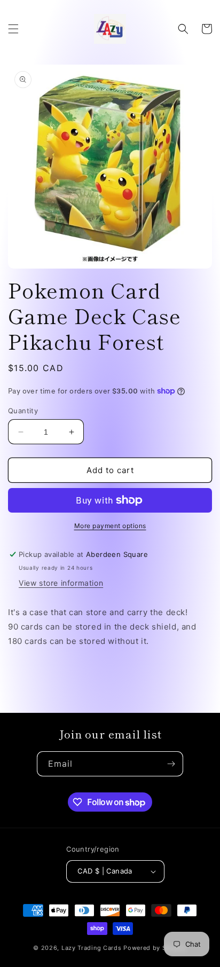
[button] (13, 29)
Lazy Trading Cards (91, 948)
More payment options (110, 526)
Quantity (23, 410)
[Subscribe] (171, 763)
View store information (61, 582)
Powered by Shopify (155, 948)
